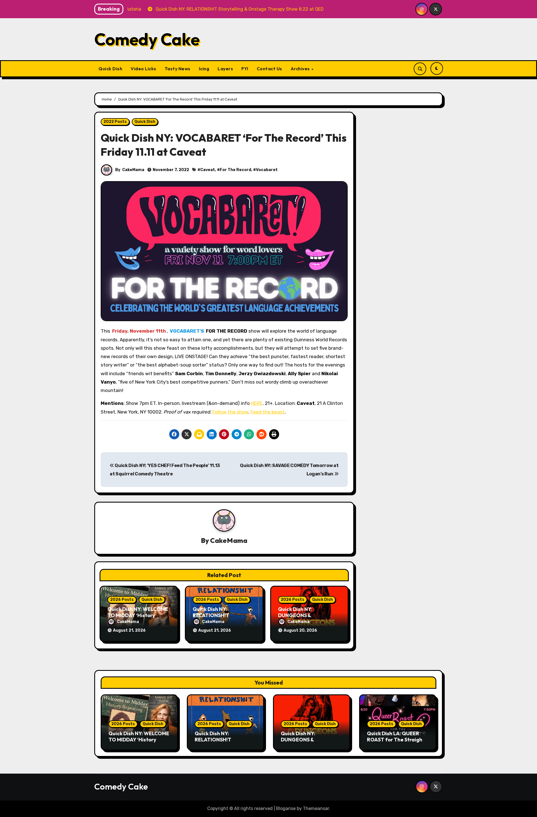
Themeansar (316, 808)
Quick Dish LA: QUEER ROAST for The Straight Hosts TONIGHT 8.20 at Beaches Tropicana (396, 742)
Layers (225, 68)
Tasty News (177, 68)
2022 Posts (115, 121)
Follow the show (230, 412)
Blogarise (286, 808)
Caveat (207, 169)
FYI (244, 68)
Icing (204, 68)
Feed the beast (268, 412)
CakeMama (133, 169)
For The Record (235, 169)
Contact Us (269, 68)
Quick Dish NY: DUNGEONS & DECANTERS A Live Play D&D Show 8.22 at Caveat (311, 742)
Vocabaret (267, 169)
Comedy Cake (147, 39)
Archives (301, 68)
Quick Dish (110, 68)
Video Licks (143, 68)
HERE (257, 403)
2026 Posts (122, 599)
